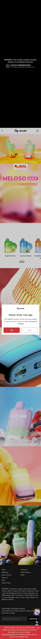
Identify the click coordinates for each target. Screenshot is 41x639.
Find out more (7, 634)
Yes (11, 330)
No (29, 330)
